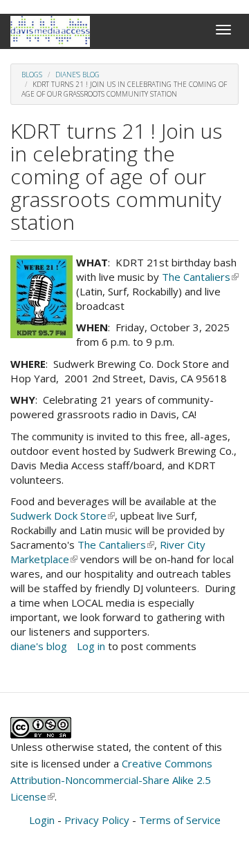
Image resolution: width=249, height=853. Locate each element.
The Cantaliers (200, 277)
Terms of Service (180, 820)
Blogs (31, 74)
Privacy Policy (96, 820)
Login (42, 820)
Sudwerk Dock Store (62, 515)
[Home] (50, 31)
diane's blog (77, 74)
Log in (91, 646)
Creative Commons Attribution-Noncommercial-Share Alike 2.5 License (111, 779)
